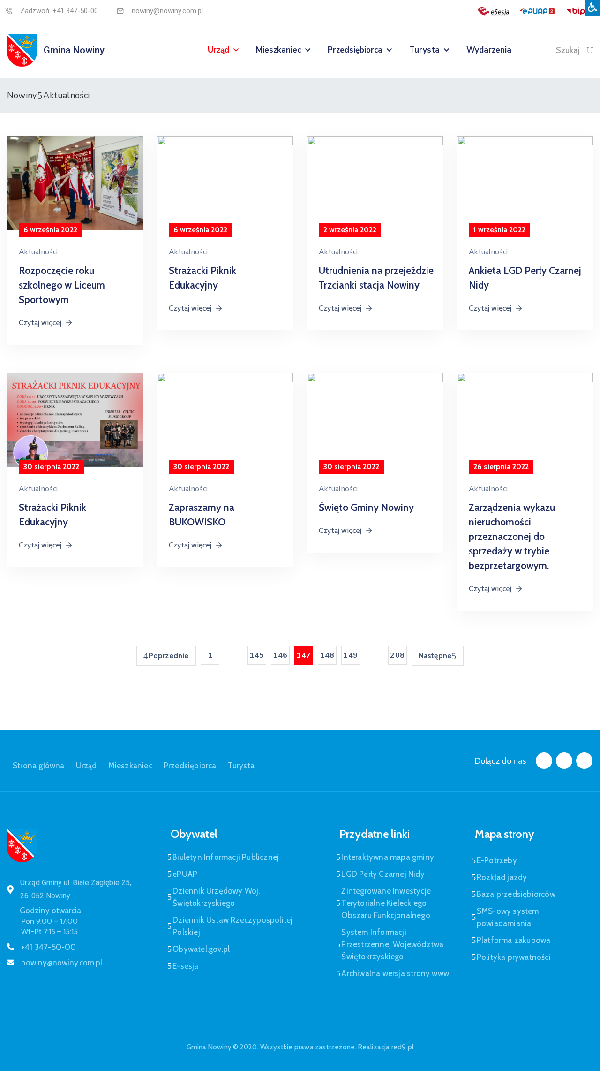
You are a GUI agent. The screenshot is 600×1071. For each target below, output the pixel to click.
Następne (435, 655)
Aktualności (38, 252)
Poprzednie (169, 655)
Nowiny (22, 95)
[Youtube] (584, 760)
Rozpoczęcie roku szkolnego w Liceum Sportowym (62, 285)
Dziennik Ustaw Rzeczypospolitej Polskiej (232, 926)
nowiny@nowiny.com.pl (167, 11)
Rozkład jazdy (502, 877)
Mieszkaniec (278, 50)
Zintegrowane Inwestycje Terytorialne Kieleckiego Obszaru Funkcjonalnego (386, 903)
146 (280, 655)
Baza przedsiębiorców (516, 894)
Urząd (218, 50)
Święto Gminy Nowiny (366, 507)
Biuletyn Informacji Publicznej (225, 857)
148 (327, 655)
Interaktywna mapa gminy (387, 857)
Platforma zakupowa (514, 940)
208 (397, 655)
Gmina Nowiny (74, 50)
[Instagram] (564, 760)
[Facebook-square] (544, 760)
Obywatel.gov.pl (201, 949)
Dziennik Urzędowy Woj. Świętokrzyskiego (216, 897)
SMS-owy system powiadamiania (508, 917)
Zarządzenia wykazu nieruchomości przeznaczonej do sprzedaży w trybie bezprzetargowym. (512, 536)
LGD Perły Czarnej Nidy (382, 874)
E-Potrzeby (497, 860)
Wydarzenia (488, 50)
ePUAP (184, 874)
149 (350, 655)
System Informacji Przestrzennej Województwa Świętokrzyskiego (392, 944)
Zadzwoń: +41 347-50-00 (59, 11)
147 (303, 655)
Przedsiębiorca (355, 50)
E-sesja (185, 966)
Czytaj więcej (40, 322)
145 (256, 655)
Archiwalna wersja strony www (395, 973)
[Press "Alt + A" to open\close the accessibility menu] (592, 8)
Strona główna (39, 765)
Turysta (424, 50)
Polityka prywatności (514, 957)
